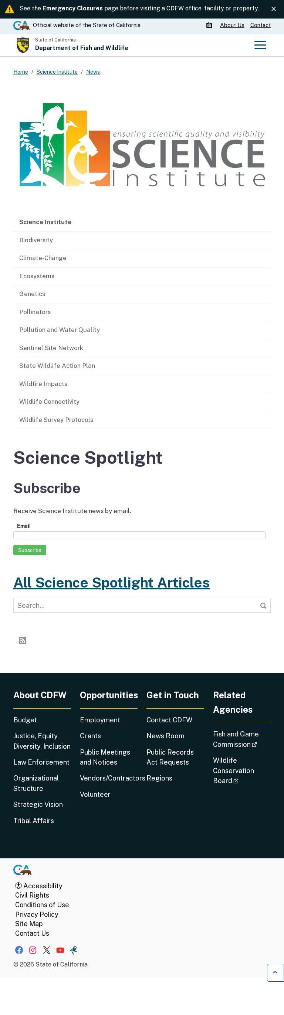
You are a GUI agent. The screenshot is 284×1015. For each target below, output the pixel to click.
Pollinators (35, 312)
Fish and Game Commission (242, 739)
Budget (25, 720)
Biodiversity (36, 240)
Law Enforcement (41, 762)
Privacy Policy (36, 914)
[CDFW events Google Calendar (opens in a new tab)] (210, 25)
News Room (165, 736)
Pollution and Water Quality (59, 329)
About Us (232, 25)
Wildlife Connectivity (49, 401)
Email (24, 525)
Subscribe (29, 550)
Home (20, 72)
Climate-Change (43, 258)
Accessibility (42, 886)
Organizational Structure (36, 783)
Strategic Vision (38, 804)
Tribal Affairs (33, 821)
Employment (100, 720)
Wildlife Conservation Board (242, 770)
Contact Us (32, 933)
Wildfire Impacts (43, 383)
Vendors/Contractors (109, 778)
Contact (260, 25)
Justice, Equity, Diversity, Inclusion (42, 741)
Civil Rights (32, 895)
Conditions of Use (42, 905)
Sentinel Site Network (51, 348)
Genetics (32, 293)
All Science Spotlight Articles (111, 582)
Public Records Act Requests (170, 757)
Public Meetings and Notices (105, 757)
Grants (90, 736)
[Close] (274, 9)
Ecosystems (36, 276)
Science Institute (45, 222)
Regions (159, 778)
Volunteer (95, 794)
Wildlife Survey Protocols (56, 419)
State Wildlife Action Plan (57, 365)
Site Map (29, 924)
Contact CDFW (169, 720)
